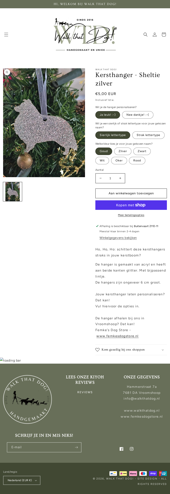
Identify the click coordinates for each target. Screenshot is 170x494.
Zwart (142, 151)
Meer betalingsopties (131, 215)
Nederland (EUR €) (20, 480)
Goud (104, 151)
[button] (6, 34)
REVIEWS (85, 392)
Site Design (147, 478)
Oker (119, 160)
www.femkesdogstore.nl (117, 336)
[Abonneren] (76, 447)
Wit (102, 160)
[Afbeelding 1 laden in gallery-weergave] (12, 191)
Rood (137, 160)
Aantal (99, 169)
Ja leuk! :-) (108, 115)
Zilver (123, 151)
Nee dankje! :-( (137, 115)
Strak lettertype (148, 135)
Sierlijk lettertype (113, 135)
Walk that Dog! (120, 478)
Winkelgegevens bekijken (118, 238)
